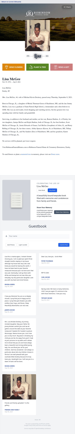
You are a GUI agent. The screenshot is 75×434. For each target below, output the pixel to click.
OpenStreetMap (39, 428)
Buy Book (52, 190)
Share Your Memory (62, 212)
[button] (19, 386)
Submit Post (64, 245)
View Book (41, 190)
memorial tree (26, 154)
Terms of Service (42, 425)
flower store (55, 154)
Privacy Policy (32, 425)
